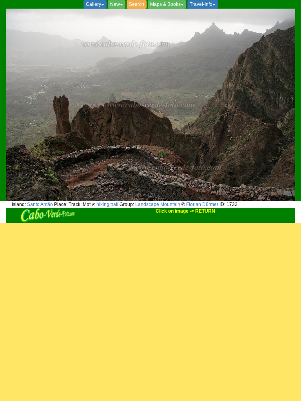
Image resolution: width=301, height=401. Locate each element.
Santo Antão (40, 204)
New (115, 4)
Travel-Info (201, 4)
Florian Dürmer (202, 204)
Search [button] (136, 4)
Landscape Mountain (157, 204)
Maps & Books (165, 4)
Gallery (93, 4)
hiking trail (107, 204)
